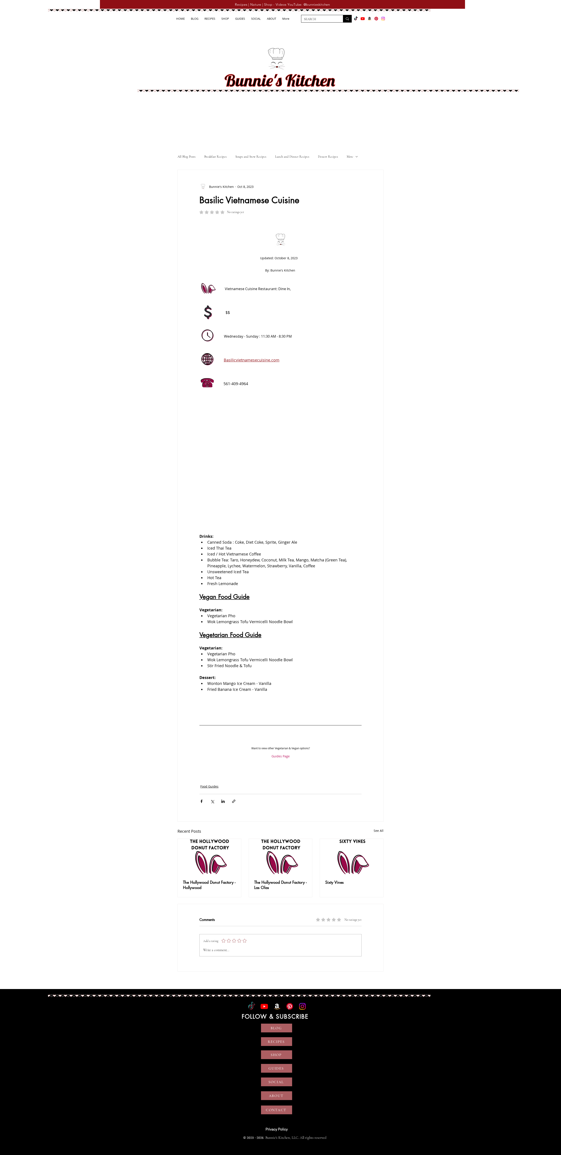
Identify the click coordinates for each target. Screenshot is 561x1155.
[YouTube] (362, 18)
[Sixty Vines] (351, 856)
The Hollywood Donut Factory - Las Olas (280, 885)
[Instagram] (383, 18)
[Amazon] (369, 18)
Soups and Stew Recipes (250, 157)
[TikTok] (355, 18)
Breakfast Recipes (215, 157)
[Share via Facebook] (201, 801)
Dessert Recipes (328, 157)
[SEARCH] (347, 18)
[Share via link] (234, 801)
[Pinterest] (376, 18)
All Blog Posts (186, 157)
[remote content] (280, 466)
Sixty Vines (334, 882)
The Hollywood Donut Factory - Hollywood (209, 885)
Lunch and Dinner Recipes (292, 157)
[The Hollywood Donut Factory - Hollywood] (209, 856)
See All (378, 831)
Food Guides (209, 786)
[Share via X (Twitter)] (212, 801)
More (350, 157)
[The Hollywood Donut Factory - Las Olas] (280, 856)
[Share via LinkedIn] (223, 801)
